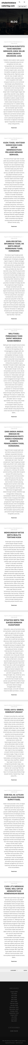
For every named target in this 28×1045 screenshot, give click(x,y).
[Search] (19, 2)
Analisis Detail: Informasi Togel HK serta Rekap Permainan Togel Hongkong (14, 246)
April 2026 (14, 999)
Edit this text (22, 6)
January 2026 (14, 1005)
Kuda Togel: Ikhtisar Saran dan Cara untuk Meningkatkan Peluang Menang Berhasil (14, 149)
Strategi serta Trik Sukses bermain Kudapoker (14, 622)
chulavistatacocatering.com (9, 4)
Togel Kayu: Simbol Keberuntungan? (14, 711)
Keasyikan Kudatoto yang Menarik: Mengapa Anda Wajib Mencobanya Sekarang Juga (14, 51)
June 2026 (14, 995)
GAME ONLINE (14, 43)
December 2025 (14, 1007)
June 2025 (14, 1019)
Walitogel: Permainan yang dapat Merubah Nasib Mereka (14, 337)
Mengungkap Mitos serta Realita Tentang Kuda (14, 534)
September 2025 (14, 1013)
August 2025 (14, 1015)
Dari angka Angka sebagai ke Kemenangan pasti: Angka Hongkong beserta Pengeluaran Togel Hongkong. (14, 438)
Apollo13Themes (10, 1043)
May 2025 (14, 1021)
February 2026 (14, 1003)
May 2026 (14, 997)
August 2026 (14, 991)
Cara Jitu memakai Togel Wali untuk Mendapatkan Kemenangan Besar (14, 890)
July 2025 (14, 1017)
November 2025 (14, 1009)
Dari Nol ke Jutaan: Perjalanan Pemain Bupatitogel (14, 797)
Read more (14, 127)
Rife (3, 1040)
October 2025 (14, 1011)
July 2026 (14, 993)
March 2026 (14, 1001)
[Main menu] (24, 2)
